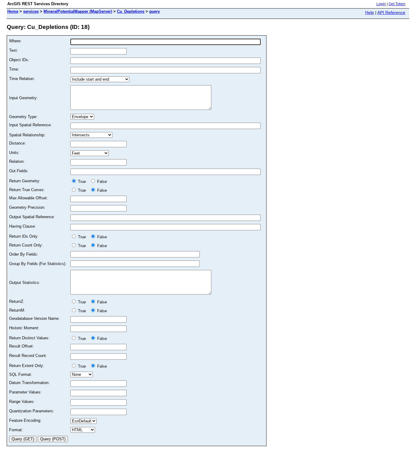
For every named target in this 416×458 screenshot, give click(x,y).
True (82, 181)
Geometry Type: (23, 116)
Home (12, 11)
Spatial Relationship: (27, 135)
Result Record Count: (28, 355)
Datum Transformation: (29, 382)
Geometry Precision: (27, 207)
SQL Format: (20, 374)
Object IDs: (19, 60)
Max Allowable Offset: (28, 198)
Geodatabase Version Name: (34, 318)
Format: (16, 430)
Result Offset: (21, 346)
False (101, 181)
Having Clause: (22, 226)
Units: (14, 152)
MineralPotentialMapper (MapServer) (78, 11)
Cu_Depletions (130, 11)
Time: (14, 69)
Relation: (17, 161)
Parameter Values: (25, 392)
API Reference (391, 12)
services (31, 11)
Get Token (397, 4)
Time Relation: (22, 78)
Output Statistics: (24, 282)
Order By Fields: (23, 254)
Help (369, 12)
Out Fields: (19, 171)
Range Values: (22, 401)
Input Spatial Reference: (30, 125)
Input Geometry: (23, 98)
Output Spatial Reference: (32, 217)
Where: (15, 41)
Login (381, 4)
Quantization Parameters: (31, 411)
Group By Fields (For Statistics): (37, 263)
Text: (13, 50)
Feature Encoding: (25, 420)
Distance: (17, 143)
